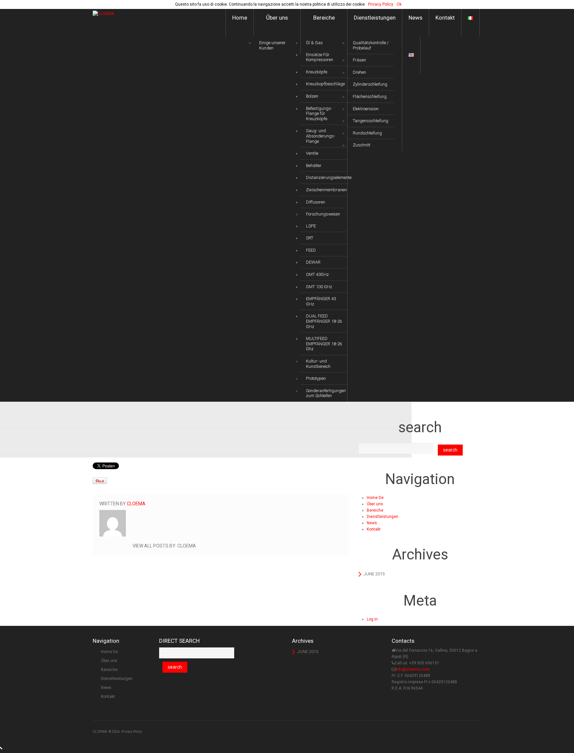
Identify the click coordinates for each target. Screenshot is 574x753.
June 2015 (374, 573)
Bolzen (312, 96)
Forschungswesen (323, 213)
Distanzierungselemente (326, 177)
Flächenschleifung (370, 96)
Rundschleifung (367, 132)
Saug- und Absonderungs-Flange (320, 135)
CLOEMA (100, 731)
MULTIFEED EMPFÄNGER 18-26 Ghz (324, 343)
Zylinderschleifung (370, 84)
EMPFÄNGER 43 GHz (321, 301)
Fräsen (359, 59)
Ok (399, 4)
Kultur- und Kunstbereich (318, 364)
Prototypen (316, 378)
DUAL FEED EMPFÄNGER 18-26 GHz (324, 321)
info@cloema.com (413, 669)
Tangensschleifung (370, 120)
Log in (372, 619)
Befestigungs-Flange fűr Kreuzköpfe (319, 113)
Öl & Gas (314, 42)
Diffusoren (315, 202)
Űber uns (277, 17)
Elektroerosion (366, 108)
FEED (311, 250)
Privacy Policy (131, 731)
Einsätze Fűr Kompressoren (319, 57)
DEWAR (313, 262)
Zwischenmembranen (326, 189)
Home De (375, 497)
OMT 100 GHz (319, 286)
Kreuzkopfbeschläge (325, 83)
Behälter (314, 165)
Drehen (359, 72)
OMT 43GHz (317, 274)
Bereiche (324, 17)
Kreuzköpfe (316, 71)
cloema (136, 503)
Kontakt (445, 17)
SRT (309, 237)
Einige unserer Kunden (272, 45)
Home (239, 17)
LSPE (311, 225)
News (416, 17)
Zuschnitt (361, 144)
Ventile (312, 153)
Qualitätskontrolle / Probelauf (371, 45)
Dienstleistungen (375, 17)
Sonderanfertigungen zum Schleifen (326, 393)
